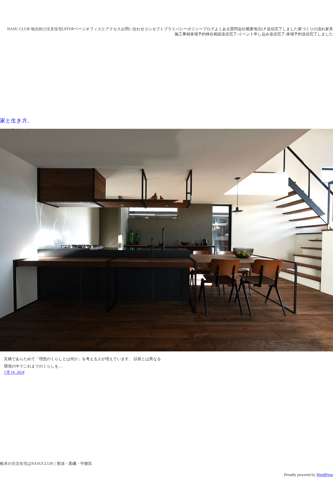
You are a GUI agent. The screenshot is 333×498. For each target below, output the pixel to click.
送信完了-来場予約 (285, 34)
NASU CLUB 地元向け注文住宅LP (37, 29)
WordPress (324, 475)
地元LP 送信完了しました (276, 29)
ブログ (209, 29)
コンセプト (154, 29)
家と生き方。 (16, 121)
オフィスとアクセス (103, 29)
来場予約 (198, 34)
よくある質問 (226, 29)
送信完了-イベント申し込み (245, 34)
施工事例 (182, 34)
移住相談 (213, 34)
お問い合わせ (132, 29)
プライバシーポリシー (183, 29)
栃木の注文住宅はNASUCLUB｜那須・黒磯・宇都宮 (115, 14)
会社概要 (246, 29)
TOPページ (76, 29)
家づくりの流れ (311, 29)
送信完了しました (317, 34)
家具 (329, 29)
